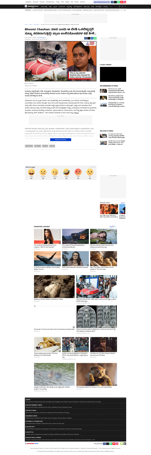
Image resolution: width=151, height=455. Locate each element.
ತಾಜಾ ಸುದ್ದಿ (44, 6)
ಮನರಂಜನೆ (62, 6)
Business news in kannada (32, 418)
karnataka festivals (77, 428)
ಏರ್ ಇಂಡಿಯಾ (38, 145)
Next (125, 10)
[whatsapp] (118, 2)
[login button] (120, 6)
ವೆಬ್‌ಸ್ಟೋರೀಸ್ (78, 6)
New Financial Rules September (114, 10)
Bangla (67, 2)
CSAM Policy (64, 448)
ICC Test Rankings (77, 10)
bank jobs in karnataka (51, 439)
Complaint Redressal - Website (76, 448)
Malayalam (28, 2)
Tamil (62, 2)
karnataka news (50, 401)
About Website (35, 448)
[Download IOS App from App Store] (124, 444)
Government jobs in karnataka (66, 439)
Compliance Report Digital (108, 448)
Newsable (35, 2)
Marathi (77, 2)
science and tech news (58, 423)
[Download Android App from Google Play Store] (121, 444)
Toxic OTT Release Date (64, 10)
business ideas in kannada (64, 418)
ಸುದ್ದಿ (50, 6)
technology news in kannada (33, 423)
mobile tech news (46, 423)
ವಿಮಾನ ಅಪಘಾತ (29, 145)
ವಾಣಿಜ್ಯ (105, 6)
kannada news (29, 401)
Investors (118, 448)
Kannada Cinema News (32, 407)
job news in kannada (31, 439)
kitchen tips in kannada (73, 434)
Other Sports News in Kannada (61, 412)
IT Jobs (93, 439)
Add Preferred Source (100, 2)
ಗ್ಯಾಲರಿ (55, 6)
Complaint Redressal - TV (93, 448)
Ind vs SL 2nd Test (38, 10)
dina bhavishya (44, 428)
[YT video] (121, 2)
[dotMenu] (111, 6)
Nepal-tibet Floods (99, 10)
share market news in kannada (48, 418)
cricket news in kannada (45, 412)
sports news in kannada (32, 412)
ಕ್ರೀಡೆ (92, 6)
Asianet (31, 443)
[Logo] (32, 7)
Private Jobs (40, 439)
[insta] (124, 2)
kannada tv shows (67, 407)
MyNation (82, 2)
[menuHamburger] (122, 6)
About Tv (41, 448)
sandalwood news (56, 407)
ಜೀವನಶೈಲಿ (99, 6)
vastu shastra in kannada (64, 428)
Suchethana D (42, 37)
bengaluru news (59, 401)
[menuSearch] (125, 6)
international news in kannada (93, 401)
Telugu (58, 2)
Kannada (42, 2)
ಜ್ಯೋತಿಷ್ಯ (69, 6)
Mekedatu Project (87, 10)
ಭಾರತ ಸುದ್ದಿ (52, 145)
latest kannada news (39, 401)
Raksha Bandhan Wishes (50, 10)
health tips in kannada (60, 434)
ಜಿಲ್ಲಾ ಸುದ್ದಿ (86, 6)
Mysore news (68, 401)
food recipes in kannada (46, 434)
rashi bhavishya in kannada (33, 428)
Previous (122, 10)
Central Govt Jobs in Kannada (82, 439)
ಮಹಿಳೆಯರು (45, 145)
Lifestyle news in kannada (32, 434)
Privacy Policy (56, 448)
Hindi (71, 2)
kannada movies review (45, 407)
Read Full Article (60, 139)
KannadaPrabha (50, 2)
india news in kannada (78, 401)
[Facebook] (112, 2)
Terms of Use (48, 448)
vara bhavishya (53, 428)
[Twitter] (115, 2)
